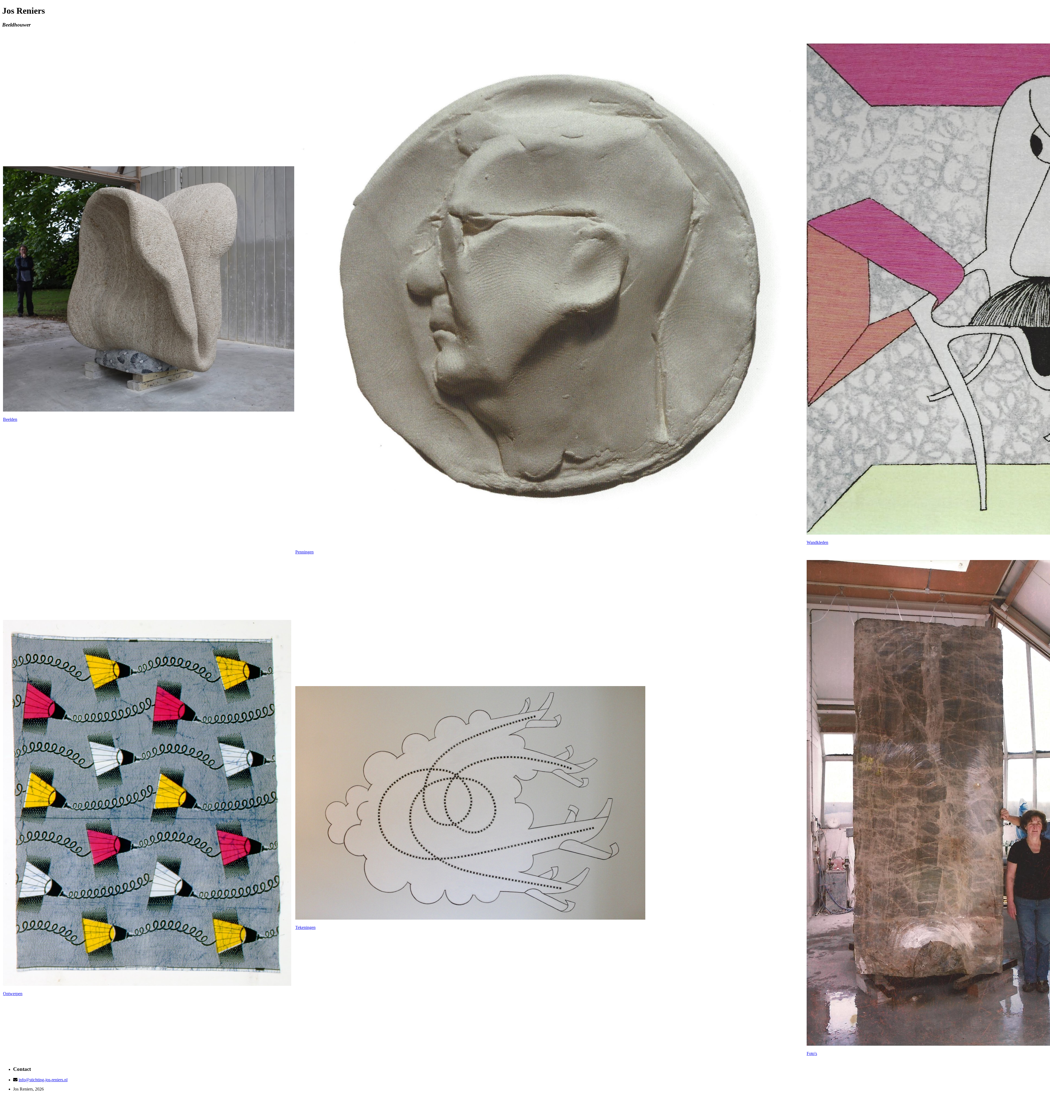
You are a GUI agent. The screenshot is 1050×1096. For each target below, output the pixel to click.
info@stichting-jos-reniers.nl (43, 1079)
